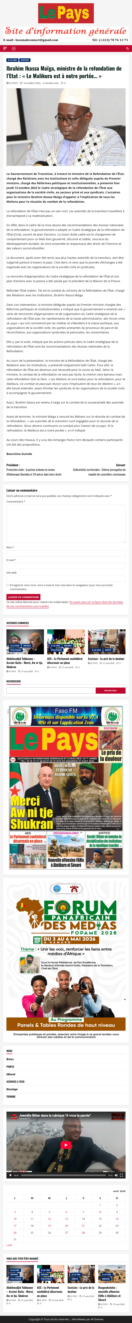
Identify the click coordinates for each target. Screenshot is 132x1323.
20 (66, 1226)
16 (117, 1219)
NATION (25, 60)
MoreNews (78, 1319)
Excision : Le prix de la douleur (106, 659)
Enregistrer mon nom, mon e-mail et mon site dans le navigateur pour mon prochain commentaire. (61, 587)
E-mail (11, 560)
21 (83, 1226)
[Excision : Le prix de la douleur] (107, 641)
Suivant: (99, 469)
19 (49, 1226)
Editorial (10, 1074)
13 (66, 1219)
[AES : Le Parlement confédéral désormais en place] (66, 641)
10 (15, 1219)
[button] (5, 48)
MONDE (27, 645)
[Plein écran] (121, 1175)
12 (49, 1219)
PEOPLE (10, 1067)
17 (15, 1226)
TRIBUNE (10, 1096)
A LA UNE (12, 60)
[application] (66, 1145)
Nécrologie (12, 1089)
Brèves (10, 1059)
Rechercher (13, 681)
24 (15, 1232)
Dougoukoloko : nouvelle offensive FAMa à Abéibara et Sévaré (109, 1293)
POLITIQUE (15, 650)
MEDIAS (106, 1279)
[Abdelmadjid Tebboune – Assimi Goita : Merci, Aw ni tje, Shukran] (25, 641)
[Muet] (116, 1175)
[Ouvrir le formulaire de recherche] (127, 48)
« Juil (9, 1245)
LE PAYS (13, 83)
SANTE (108, 650)
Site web (11, 572)
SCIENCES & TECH (15, 1081)
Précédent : (34, 469)
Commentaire (15, 501)
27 (66, 1232)
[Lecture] (10, 1175)
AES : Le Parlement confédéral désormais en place (64, 661)
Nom (10, 547)
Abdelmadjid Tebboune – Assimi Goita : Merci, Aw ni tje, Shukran (24, 663)
